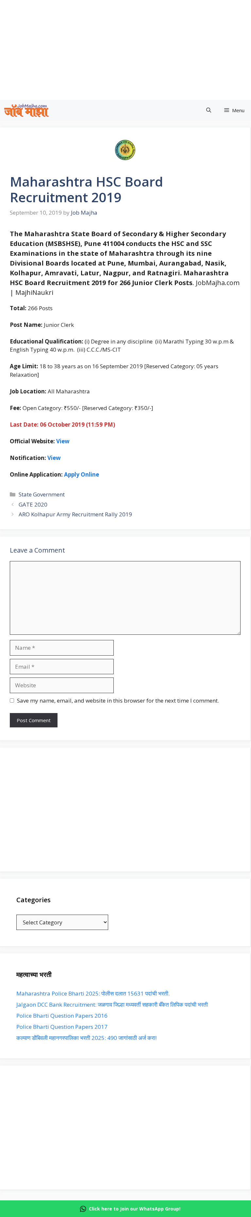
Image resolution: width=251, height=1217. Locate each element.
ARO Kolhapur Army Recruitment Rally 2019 (75, 514)
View (54, 458)
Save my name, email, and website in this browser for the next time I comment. (118, 700)
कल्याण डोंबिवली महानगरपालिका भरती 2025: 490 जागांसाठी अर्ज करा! (86, 1038)
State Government (42, 494)
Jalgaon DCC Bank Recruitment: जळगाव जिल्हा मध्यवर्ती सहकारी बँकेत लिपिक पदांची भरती (112, 1004)
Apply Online (81, 474)
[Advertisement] (125, 809)
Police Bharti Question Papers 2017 (62, 1026)
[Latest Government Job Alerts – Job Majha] (26, 110)
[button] (209, 110)
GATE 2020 (33, 504)
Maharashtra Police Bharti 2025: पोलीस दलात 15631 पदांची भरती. (93, 993)
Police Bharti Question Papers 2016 (62, 1015)
